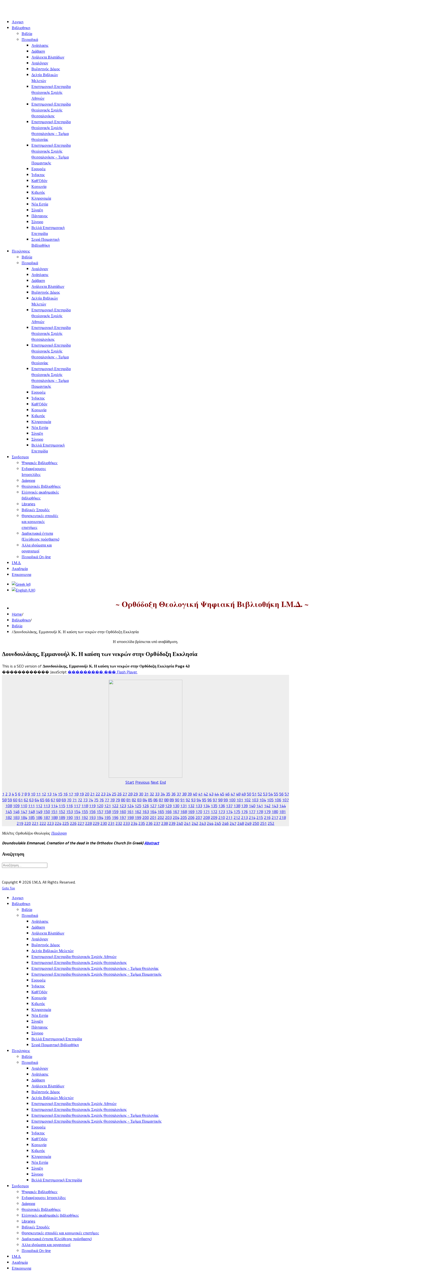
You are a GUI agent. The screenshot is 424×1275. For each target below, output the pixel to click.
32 (152, 794)
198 (130, 817)
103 (255, 800)
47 (233, 794)
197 (122, 817)
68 (58, 800)
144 (282, 806)
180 (275, 811)
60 (15, 800)
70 (69, 800)
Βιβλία (17, 626)
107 (285, 800)
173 (221, 811)
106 (278, 800)
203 (168, 817)
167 (176, 811)
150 (46, 811)
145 (8, 811)
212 (237, 817)
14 (55, 794)
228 (88, 823)
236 (149, 823)
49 (243, 794)
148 (31, 811)
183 (16, 817)
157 (100, 811)
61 (20, 800)
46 (227, 794)
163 (145, 811)
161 (130, 811)
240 (179, 823)
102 (247, 800)
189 (62, 817)
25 (114, 794)
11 (38, 794)
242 (195, 823)
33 (157, 794)
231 (111, 823)
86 (155, 800)
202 (161, 817)
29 (135, 794)
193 (92, 817)
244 (210, 823)
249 (248, 823)
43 (211, 794)
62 (26, 800)
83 (139, 800)
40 (195, 794)
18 (76, 794)
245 (217, 823)
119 (92, 806)
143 (275, 806)
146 (16, 811)
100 (232, 800)
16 (65, 794)
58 (4, 800)
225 (65, 823)
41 (200, 794)
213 (244, 817)
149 (39, 811)
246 (225, 823)
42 (206, 794)
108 (8, 806)
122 (115, 806)
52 (260, 794)
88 (166, 800)
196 (115, 817)
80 (123, 800)
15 (60, 794)
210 (221, 817)
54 (270, 794)
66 (47, 800)
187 (46, 817)
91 (182, 800)
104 (262, 800)
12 (44, 794)
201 (153, 817)
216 (267, 817)
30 (141, 794)
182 (8, 817)
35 (168, 794)
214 (252, 817)
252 (271, 823)
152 (62, 811)
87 (161, 800)
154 (77, 811)
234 (134, 823)
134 (206, 806)
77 (107, 800)
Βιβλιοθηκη (21, 620)
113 (46, 806)
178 (259, 811)
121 (107, 806)
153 (69, 811)
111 (31, 806)
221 (35, 823)
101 (240, 800)
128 (161, 806)
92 (188, 800)
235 (141, 823)
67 (53, 800)
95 (204, 800)
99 (226, 800)
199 (138, 817)
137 (229, 806)
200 (145, 817)
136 (221, 806)
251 (263, 823)
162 (138, 811)
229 (96, 823)
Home (17, 614)
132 (191, 806)
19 (82, 794)
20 (87, 794)
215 (259, 817)
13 (49, 794)
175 (237, 811)
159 (115, 811)
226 (73, 823)
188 (54, 817)
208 (206, 817)
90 (177, 800)
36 (173, 794)
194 (100, 817)
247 (233, 823)
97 (215, 800)
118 (84, 806)
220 (27, 823)
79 (118, 800)
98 (220, 800)
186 (39, 817)
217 (275, 817)
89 (172, 800)
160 (122, 811)
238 (164, 823)
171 (206, 811)
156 (92, 811)
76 (101, 800)
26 (119, 794)
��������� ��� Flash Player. (102, 672)
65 (42, 800)
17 (71, 794)
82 (134, 800)
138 (237, 806)
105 (270, 800)
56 (281, 794)
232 (119, 823)
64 (37, 800)
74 (91, 800)
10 (33, 794)
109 (16, 806)
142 (267, 806)
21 (92, 794)
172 (214, 811)
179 (267, 811)
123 (122, 806)
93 (193, 800)
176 (244, 811)
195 (107, 817)
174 (229, 811)
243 (202, 823)
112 (39, 806)
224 (58, 823)
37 (179, 794)
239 (172, 823)
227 (81, 823)
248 (240, 823)
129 (168, 806)
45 (222, 794)
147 (24, 811)
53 (265, 794)
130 (176, 806)
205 (183, 817)
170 (199, 811)
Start (129, 782)
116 (69, 806)
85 (150, 800)
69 (64, 800)
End (163, 782)
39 (189, 794)
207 (199, 817)
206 (191, 817)
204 (176, 817)
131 (183, 806)
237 (157, 823)
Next (155, 782)
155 (84, 811)
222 (43, 823)
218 (282, 817)
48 (238, 794)
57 (287, 794)
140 (252, 806)
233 (126, 823)
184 (24, 817)
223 (50, 823)
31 (146, 794)
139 (244, 806)
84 (145, 800)
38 (184, 794)
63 (31, 800)
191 (77, 817)
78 (112, 800)
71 (74, 800)
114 (54, 806)
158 (107, 811)
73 (85, 800)
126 (145, 806)
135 (214, 806)
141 (259, 806)
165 (161, 811)
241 (187, 823)
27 (125, 794)
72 (80, 800)
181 (282, 811)
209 (214, 817)
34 (162, 794)
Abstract (151, 843)
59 (10, 800)
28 (130, 794)
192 (84, 817)
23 (103, 794)
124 (130, 806)
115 (62, 806)
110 (24, 806)
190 (69, 817)
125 (138, 806)
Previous (142, 782)
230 (103, 823)
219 (20, 823)
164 (153, 811)
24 (108, 794)
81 (128, 800)
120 (100, 806)
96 (209, 800)
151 (54, 811)
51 (254, 794)
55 (276, 794)
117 (77, 806)
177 (252, 811)
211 (229, 817)
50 (249, 794)
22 (98, 794)
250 (255, 823)
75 (96, 800)
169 (191, 811)
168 (183, 811)
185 (31, 817)
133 (199, 806)
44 (216, 794)
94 (199, 800)
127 (153, 806)
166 (168, 811)
